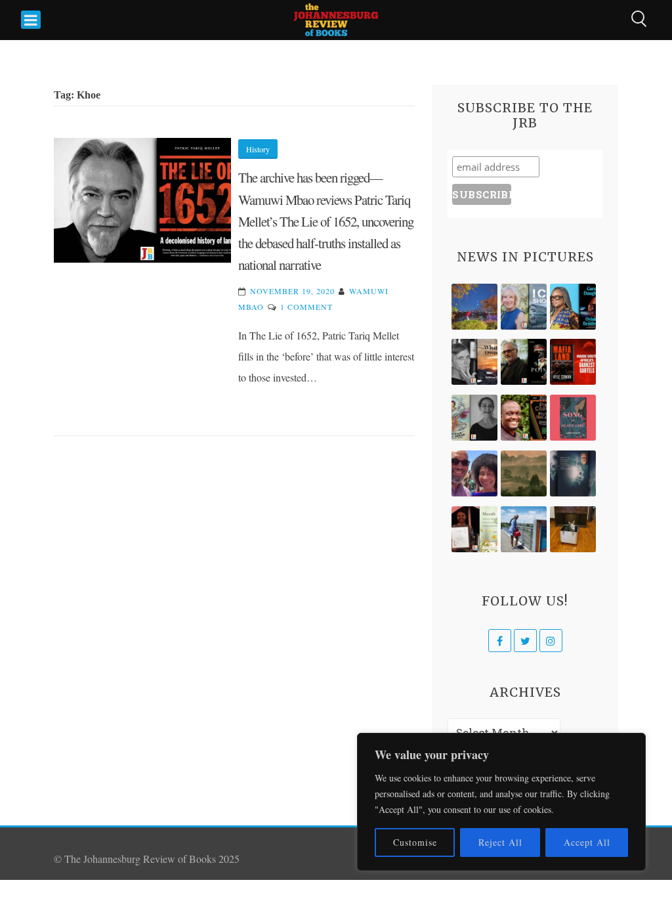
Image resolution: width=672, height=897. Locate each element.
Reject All (500, 842)
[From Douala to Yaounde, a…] (524, 473)
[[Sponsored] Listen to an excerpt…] (573, 307)
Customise (415, 842)
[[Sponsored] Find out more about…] (573, 418)
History (258, 149)
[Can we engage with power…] (524, 362)
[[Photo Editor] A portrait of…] (524, 529)
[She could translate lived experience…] (474, 473)
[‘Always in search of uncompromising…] (474, 362)
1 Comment (306, 306)
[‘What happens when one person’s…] (524, 418)
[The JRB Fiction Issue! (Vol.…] (474, 307)
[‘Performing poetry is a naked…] (474, 418)
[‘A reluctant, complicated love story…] (524, 307)
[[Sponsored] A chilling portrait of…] (573, 362)
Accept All (587, 842)
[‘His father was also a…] (474, 529)
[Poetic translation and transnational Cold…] (573, 473)
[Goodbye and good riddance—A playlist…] (573, 529)
